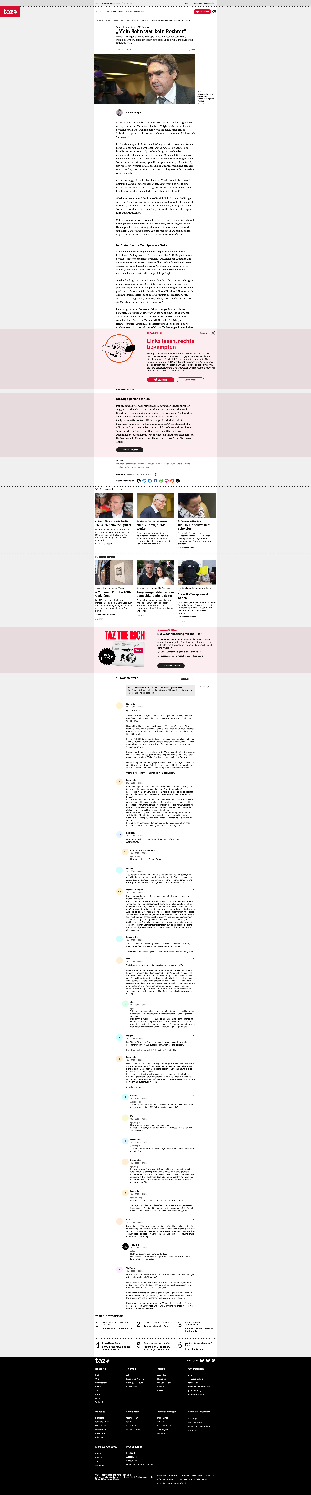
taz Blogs (192, 1418)
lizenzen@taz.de (113, 1479)
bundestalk (100, 1418)
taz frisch (130, 1421)
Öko (97, 1379)
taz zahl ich (193, 1383)
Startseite (99, 20)
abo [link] (186, 3)
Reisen (98, 1453)
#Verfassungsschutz (146, 464)
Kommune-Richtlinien (194, 1475)
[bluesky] (208, 1362)
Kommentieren (133, 474)
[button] (214, 12)
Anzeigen (99, 1465)
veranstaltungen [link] (108, 3)
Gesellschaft (101, 1383)
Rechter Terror (132, 20)
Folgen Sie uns (193, 1361)
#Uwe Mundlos (176, 464)
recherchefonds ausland (199, 1386)
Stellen (160, 1386)
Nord (97, 1398)
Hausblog (161, 1379)
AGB (193, 1479)
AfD (128, 1375)
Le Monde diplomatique (199, 1426)
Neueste (184, 679)
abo (190, 1375)
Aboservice (131, 1457)
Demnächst (162, 1418)
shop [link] (118, 3)
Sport (97, 1390)
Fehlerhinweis (146, 474)
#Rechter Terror (144, 467)
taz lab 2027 (162, 1433)
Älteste (192, 679)
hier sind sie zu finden (144, 693)
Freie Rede (100, 1433)
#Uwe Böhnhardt (162, 464)
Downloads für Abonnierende (139, 1464)
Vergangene (162, 1429)
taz (102, 1360)
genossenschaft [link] (196, 3)
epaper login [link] (209, 3)
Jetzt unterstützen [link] (129, 450)
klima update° (101, 1425)
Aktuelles (161, 1375)
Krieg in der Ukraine (135, 1379)
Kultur (98, 1386)
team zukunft (132, 1418)
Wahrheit (99, 1402)
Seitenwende (201, 1479)
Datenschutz (173, 1479)
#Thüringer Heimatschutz (126, 464)
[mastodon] (202, 1362)
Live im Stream (164, 1425)
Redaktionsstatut (175, 1475)
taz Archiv (192, 1430)
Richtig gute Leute (134, 1383)
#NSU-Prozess (131, 467)
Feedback (130, 1453)
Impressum (185, 1479)
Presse (160, 1390)
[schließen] (213, 333)
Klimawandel (132, 1386)
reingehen (99, 1437)
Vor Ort (160, 1421)
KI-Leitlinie (209, 1475)
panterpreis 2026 (196, 1394)
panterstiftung (194, 1390)
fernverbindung (102, 1421)
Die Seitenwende (165, 1383)
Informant (162, 1479)
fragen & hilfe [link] (127, 3)
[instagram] (214, 1362)
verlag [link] (97, 3)
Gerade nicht (205, 333)
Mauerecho (100, 1429)
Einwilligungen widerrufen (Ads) (171, 1483)
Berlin (98, 1394)
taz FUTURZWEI (195, 1422)
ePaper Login (132, 1460)
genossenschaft (195, 1379)
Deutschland (118, 20)
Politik (108, 20)
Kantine (98, 1457)
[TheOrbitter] (125, 1246)
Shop (97, 1461)
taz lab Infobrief (133, 1429)
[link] (97, 11)
